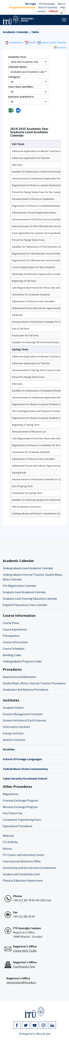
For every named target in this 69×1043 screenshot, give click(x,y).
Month (32, 42)
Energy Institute (13, 733)
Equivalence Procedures (17, 826)
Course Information (15, 642)
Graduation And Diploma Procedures (25, 689)
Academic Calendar (15, 32)
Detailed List (17, 42)
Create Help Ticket (25, 950)
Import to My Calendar (54, 42)
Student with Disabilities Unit (21, 874)
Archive (61, 47)
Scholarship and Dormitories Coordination (29, 868)
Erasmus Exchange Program (20, 800)
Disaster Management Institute (23, 714)
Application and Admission (19, 677)
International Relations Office (22, 861)
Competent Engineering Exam (22, 819)
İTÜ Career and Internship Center (23, 855)
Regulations (10, 794)
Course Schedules (13, 648)
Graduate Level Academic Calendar (24, 592)
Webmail (8, 835)
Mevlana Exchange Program (20, 807)
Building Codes (12, 655)
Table (35, 32)
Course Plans (11, 623)
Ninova (61, 3)
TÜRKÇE (53, 11)
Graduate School (13, 707)
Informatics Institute (16, 727)
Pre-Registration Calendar (19, 585)
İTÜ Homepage (47, 3)
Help (62, 7)
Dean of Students (47, 7)
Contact (41, 11)
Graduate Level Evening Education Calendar (30, 598)
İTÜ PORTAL (10, 842)
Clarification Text (24, 966)
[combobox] (28, 62)
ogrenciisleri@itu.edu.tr (21, 982)
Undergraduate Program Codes (22, 661)
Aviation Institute (14, 740)
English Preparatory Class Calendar (25, 605)
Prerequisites (11, 635)
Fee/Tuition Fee (12, 813)
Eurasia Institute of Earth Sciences (24, 720)
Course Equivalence (15, 629)
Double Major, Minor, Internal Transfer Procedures (34, 683)
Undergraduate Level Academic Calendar (28, 568)
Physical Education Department (23, 880)
